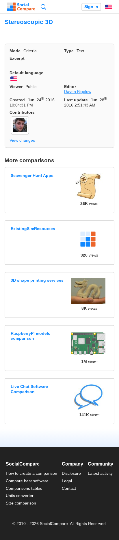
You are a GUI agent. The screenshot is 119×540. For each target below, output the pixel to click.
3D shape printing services (37, 280)
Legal (67, 481)
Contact (69, 488)
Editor (70, 86)
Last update (76, 100)
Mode (15, 50)
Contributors (22, 112)
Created (17, 100)
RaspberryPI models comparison (30, 336)
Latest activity (100, 473)
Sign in (91, 7)
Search (43, 7)
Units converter (20, 495)
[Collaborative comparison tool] (21, 7)
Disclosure (71, 473)
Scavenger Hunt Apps (32, 175)
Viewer (16, 86)
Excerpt (17, 58)
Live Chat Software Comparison (29, 389)
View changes (22, 140)
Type (69, 50)
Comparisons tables (24, 488)
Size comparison (21, 503)
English (108, 7)
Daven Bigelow (77, 91)
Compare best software (27, 481)
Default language (26, 72)
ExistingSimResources (33, 228)
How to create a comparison (31, 473)
